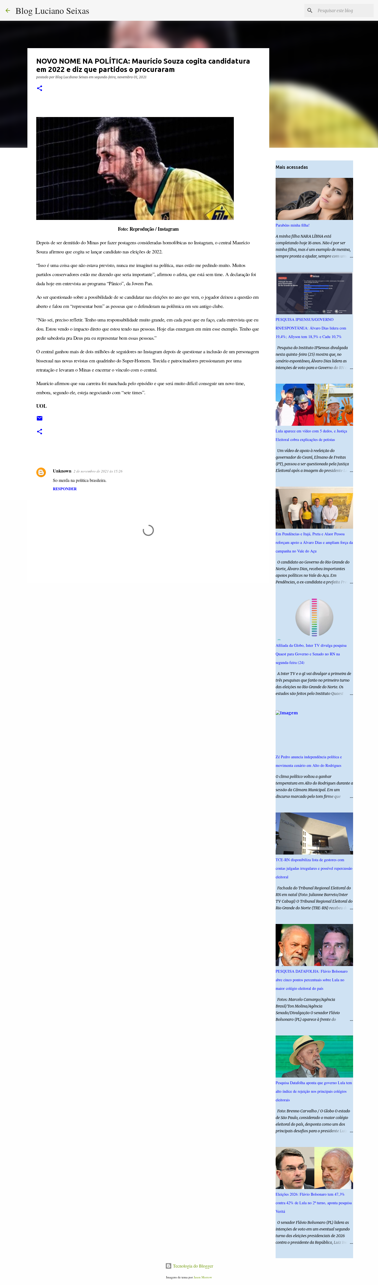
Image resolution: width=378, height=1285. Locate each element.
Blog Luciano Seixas (52, 10)
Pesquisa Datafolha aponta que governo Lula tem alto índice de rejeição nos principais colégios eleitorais (314, 1091)
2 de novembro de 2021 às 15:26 (98, 471)
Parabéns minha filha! (293, 225)
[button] (39, 88)
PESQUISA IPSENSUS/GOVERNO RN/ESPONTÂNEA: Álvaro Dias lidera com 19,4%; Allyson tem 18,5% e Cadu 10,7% (311, 328)
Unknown (62, 471)
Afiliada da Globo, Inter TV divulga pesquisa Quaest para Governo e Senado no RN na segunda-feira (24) (311, 654)
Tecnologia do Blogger (192, 1266)
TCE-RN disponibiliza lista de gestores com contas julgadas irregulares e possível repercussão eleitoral (314, 868)
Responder (65, 489)
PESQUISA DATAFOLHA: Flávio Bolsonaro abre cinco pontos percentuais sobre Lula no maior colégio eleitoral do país (312, 980)
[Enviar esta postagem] (39, 420)
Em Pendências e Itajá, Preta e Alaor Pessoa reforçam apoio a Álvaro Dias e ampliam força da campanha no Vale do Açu (314, 542)
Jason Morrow (203, 1277)
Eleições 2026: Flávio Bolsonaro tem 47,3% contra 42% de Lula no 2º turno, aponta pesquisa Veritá (314, 1202)
